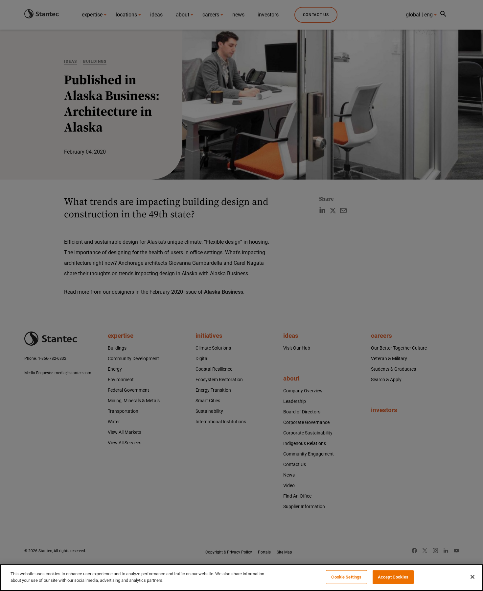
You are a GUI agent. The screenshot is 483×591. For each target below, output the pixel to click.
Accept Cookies (393, 577)
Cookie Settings (346, 577)
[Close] (472, 577)
